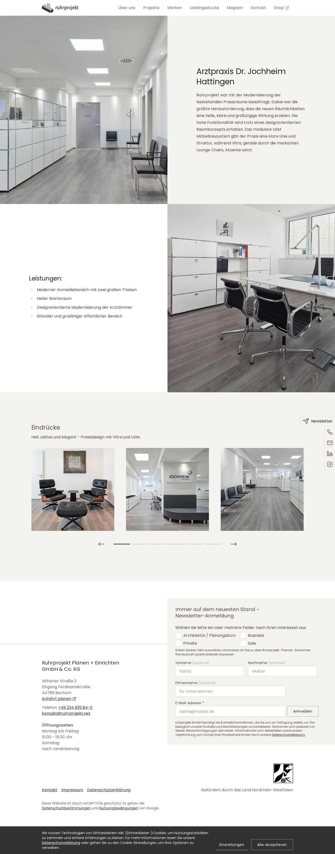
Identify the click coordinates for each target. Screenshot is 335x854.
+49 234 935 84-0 (75, 707)
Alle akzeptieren (272, 844)
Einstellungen (231, 844)
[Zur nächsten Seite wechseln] (101, 544)
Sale (252, 643)
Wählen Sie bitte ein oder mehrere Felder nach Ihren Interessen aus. (241, 627)
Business (256, 635)
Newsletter (322, 421)
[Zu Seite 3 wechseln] (158, 544)
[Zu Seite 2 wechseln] (140, 544)
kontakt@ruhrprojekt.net (66, 713)
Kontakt (49, 790)
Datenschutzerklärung (288, 735)
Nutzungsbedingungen (118, 808)
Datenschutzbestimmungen (66, 808)
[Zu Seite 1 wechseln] (122, 544)
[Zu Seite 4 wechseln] (176, 544)
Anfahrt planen (56, 698)
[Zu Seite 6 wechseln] (213, 544)
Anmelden (302, 711)
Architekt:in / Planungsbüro (209, 635)
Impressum (72, 790)
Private (190, 643)
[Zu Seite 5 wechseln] (195, 544)
